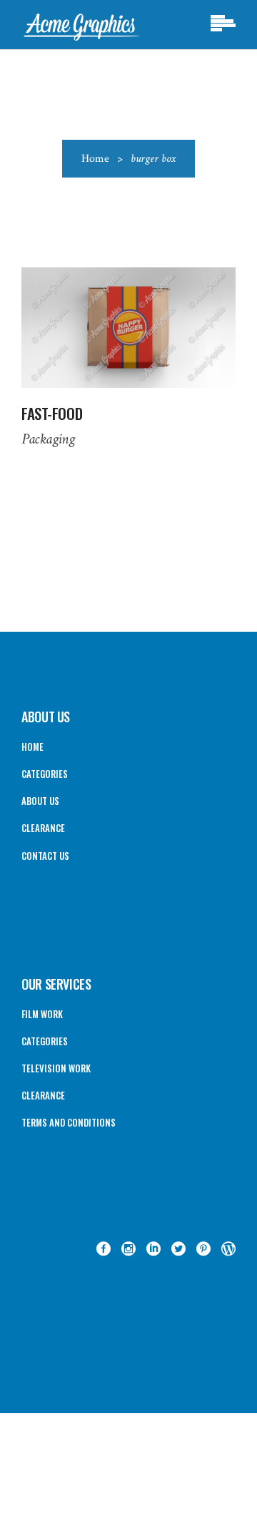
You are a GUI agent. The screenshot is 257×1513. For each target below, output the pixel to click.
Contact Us (45, 855)
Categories (44, 773)
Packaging (47, 438)
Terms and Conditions (68, 1122)
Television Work (56, 1068)
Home (95, 158)
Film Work (42, 1014)
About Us (40, 801)
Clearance (43, 828)
